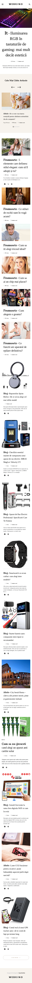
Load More (14, 957)
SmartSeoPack (22, 973)
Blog (3, 739)
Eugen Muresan (6, 122)
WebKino (16, 4)
